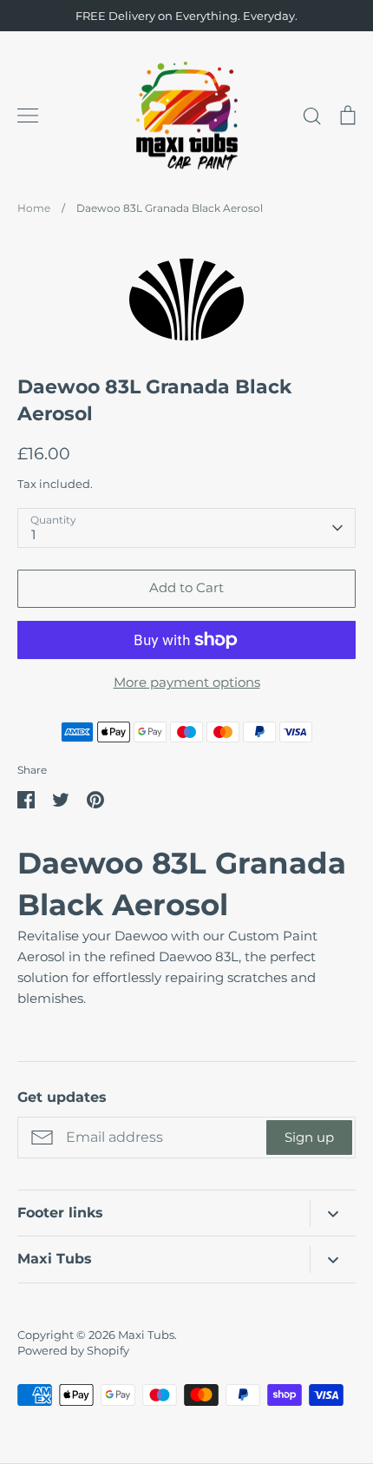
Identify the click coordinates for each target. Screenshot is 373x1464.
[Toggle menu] (28, 115)
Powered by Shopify (73, 1350)
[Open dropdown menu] (333, 1213)
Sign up (309, 1137)
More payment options (187, 682)
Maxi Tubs (146, 1335)
